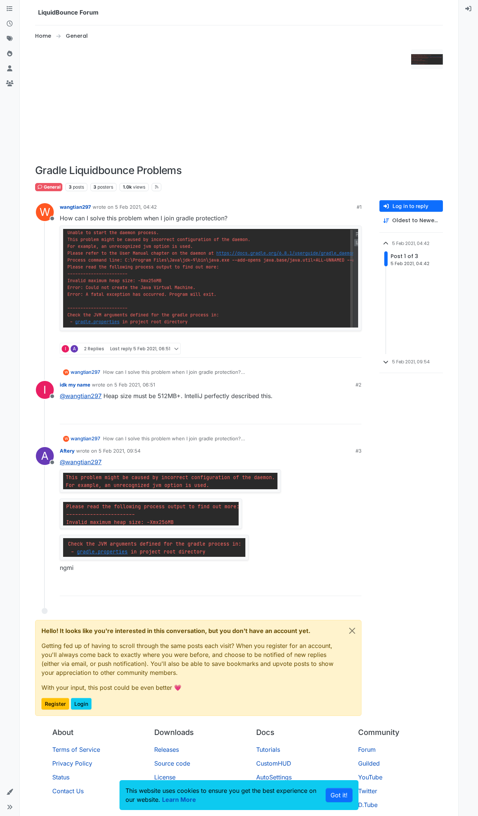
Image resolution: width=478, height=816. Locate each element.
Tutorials (268, 749)
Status (60, 777)
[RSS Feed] (157, 187)
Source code (172, 763)
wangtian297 (75, 207)
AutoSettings (274, 777)
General (51, 187)
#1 (359, 207)
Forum (367, 749)
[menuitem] (468, 9)
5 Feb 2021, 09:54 (119, 451)
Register (55, 704)
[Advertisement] (221, 102)
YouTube (370, 777)
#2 (358, 385)
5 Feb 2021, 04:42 (136, 207)
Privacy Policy (72, 763)
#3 (358, 451)
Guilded (369, 763)
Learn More (179, 799)
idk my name (75, 385)
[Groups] (9, 84)
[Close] (352, 630)
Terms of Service (76, 749)
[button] (9, 792)
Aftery (67, 451)
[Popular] (9, 54)
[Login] (468, 9)
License (165, 777)
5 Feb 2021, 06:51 (134, 385)
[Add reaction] (328, 348)
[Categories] (9, 9)
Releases (166, 749)
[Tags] (9, 39)
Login (81, 704)
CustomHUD (273, 763)
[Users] (9, 69)
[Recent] (9, 24)
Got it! (339, 795)
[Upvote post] (342, 348)
